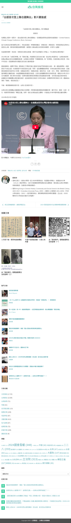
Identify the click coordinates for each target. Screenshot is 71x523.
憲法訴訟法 (6, 456)
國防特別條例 (30, 453)
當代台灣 (16, 14)
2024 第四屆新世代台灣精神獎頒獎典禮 (53, 205)
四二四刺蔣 (14, 453)
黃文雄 (39, 463)
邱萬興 (11, 359)
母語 (57, 456)
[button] (2, 7)
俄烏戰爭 (14, 449)
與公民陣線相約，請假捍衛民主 (14, 205)
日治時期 (22, 456)
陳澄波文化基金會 (14, 378)
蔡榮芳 (8, 22)
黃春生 (11, 340)
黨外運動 (48, 463)
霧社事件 (32, 463)
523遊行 (4, 445)
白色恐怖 (17, 460)
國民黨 (21, 453)
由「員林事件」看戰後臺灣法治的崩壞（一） (59, 241)
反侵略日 (28, 449)
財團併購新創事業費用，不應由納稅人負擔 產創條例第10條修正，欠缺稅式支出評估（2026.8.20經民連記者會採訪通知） (38, 502)
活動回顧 (4, 419)
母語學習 (11, 14)
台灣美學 (4, 401)
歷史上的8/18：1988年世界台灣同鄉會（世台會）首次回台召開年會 (28, 507)
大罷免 (54, 453)
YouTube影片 (26, 157)
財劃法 (47, 459)
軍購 (54, 459)
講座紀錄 (4, 434)
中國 (42, 445)
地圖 (2, 405)
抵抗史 (14, 456)
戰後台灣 (3, 14)
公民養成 (4, 394)
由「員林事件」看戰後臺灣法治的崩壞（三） (11, 273)
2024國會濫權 (36, 170)
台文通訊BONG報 (42, 449)
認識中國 (4, 430)
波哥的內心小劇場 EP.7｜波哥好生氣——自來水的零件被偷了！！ (28, 490)
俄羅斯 (21, 449)
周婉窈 (11, 302)
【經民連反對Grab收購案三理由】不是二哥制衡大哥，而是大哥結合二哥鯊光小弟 (33, 496)
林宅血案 (45, 456)
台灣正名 (61, 449)
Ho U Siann (12, 312)
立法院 (30, 459)
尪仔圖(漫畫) (5, 408)
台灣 (54, 449)
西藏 (40, 459)
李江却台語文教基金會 (34, 456)
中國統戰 (59, 445)
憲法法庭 (64, 453)
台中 (34, 449)
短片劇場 (4, 423)
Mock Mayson (13, 293)
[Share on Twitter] (35, 164)
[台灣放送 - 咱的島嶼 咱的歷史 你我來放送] (35, 6)
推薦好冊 (4, 412)
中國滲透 (51, 445)
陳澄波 (25, 463)
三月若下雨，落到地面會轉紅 (11, 240)
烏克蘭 (8, 459)
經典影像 (4, 426)
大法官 (44, 453)
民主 (63, 456)
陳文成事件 (18, 463)
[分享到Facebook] (32, 164)
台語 (7, 14)
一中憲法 (35, 445)
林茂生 (52, 456)
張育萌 (11, 321)
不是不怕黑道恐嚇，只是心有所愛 (35, 241)
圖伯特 (38, 453)
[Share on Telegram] (38, 164)
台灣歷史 (4, 398)
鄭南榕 (10, 463)
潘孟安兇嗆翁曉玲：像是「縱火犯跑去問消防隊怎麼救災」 (25, 485)
